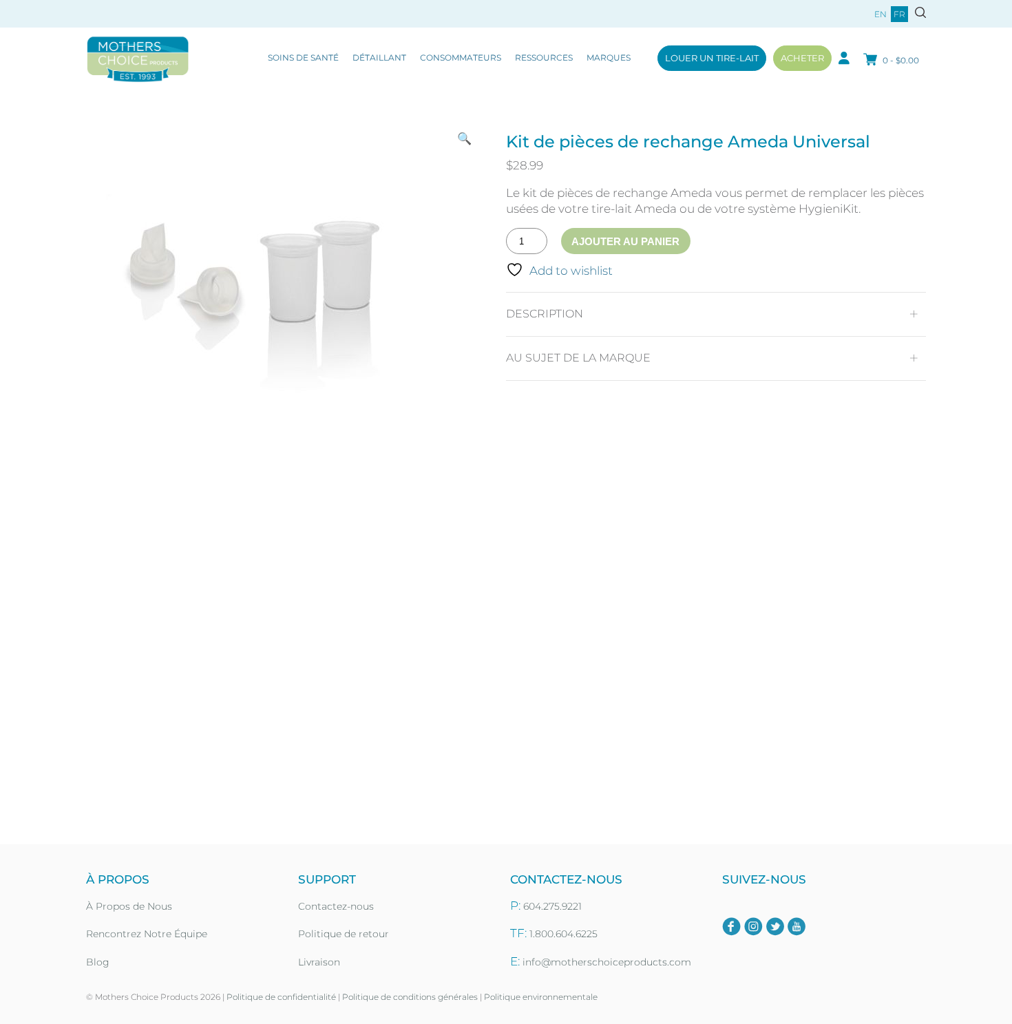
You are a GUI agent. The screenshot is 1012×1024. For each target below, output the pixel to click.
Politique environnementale (541, 997)
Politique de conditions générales (410, 997)
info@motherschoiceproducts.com (607, 962)
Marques (609, 57)
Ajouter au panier (625, 241)
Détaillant (379, 57)
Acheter (802, 57)
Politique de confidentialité (281, 997)
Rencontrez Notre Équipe (146, 934)
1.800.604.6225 (563, 934)
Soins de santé (303, 57)
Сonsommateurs (460, 57)
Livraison (319, 962)
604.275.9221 (552, 906)
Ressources (544, 57)
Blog (97, 962)
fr (899, 14)
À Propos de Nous (129, 906)
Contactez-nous (336, 906)
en (880, 14)
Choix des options (231, 779)
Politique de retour (343, 934)
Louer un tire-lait (712, 57)
